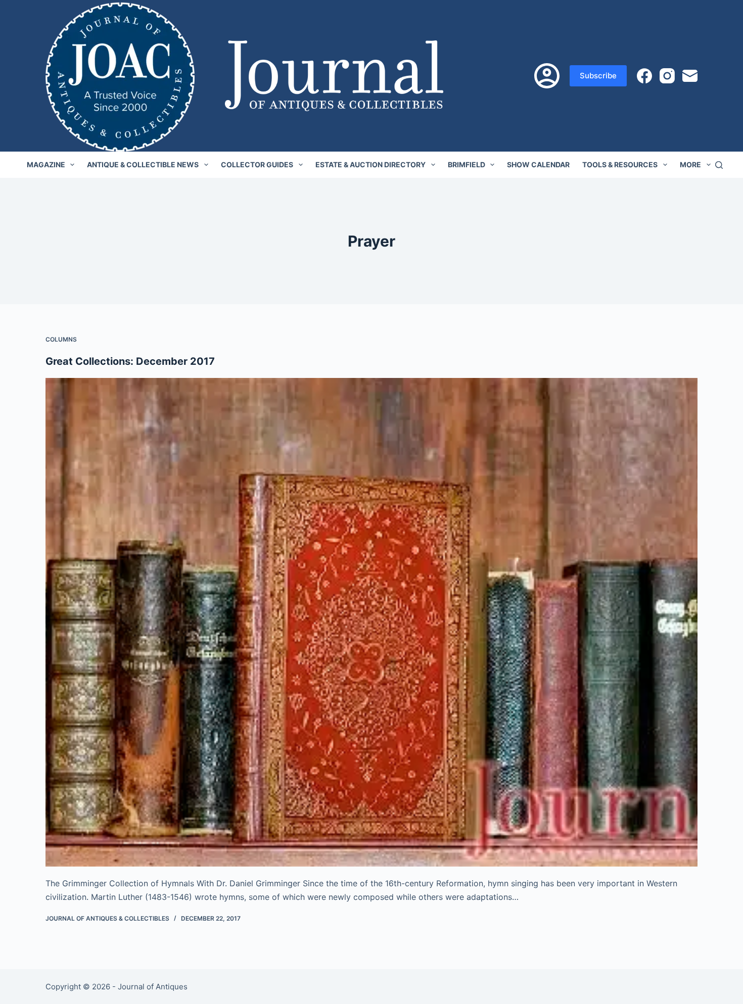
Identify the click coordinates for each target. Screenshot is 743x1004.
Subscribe (598, 75)
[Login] (547, 75)
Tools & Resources (620, 164)
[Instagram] (667, 75)
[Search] (719, 165)
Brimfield (466, 164)
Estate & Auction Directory (370, 164)
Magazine (46, 164)
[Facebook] (644, 75)
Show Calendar (538, 164)
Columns (61, 339)
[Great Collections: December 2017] (371, 622)
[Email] (690, 75)
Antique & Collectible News (143, 164)
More (690, 164)
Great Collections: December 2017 (130, 361)
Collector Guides (257, 164)
